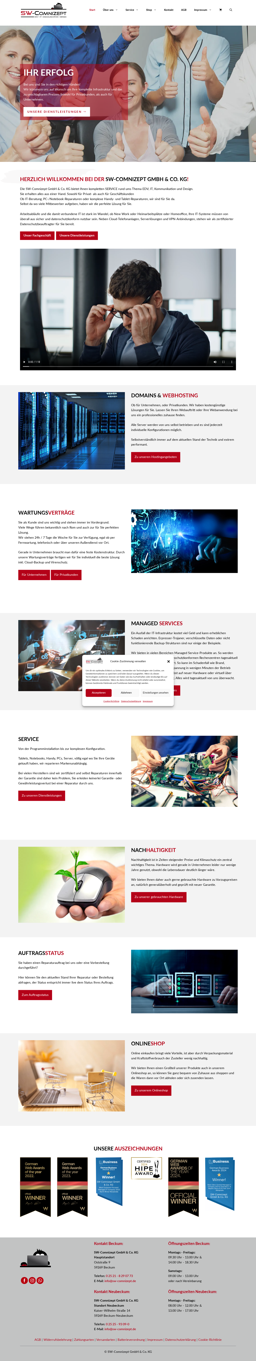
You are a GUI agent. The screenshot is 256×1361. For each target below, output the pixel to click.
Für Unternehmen (34, 574)
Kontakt (168, 10)
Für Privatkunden (66, 574)
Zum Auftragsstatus (35, 995)
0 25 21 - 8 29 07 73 (119, 1276)
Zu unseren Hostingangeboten (156, 457)
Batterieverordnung (132, 1339)
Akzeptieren (99, 692)
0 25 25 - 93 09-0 (117, 1324)
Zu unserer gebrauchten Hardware (159, 897)
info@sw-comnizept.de (120, 1281)
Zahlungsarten (84, 1339)
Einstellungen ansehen (155, 692)
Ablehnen (126, 692)
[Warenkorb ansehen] (220, 10)
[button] (168, 661)
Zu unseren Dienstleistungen (42, 795)
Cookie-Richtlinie (111, 701)
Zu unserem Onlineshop (151, 1090)
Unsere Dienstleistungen (77, 235)
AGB (184, 10)
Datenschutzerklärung (131, 701)
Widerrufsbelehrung (58, 1339)
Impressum (148, 701)
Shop (149, 10)
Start (92, 10)
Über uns (108, 10)
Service (130, 10)
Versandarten (106, 1339)
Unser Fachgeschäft (37, 235)
